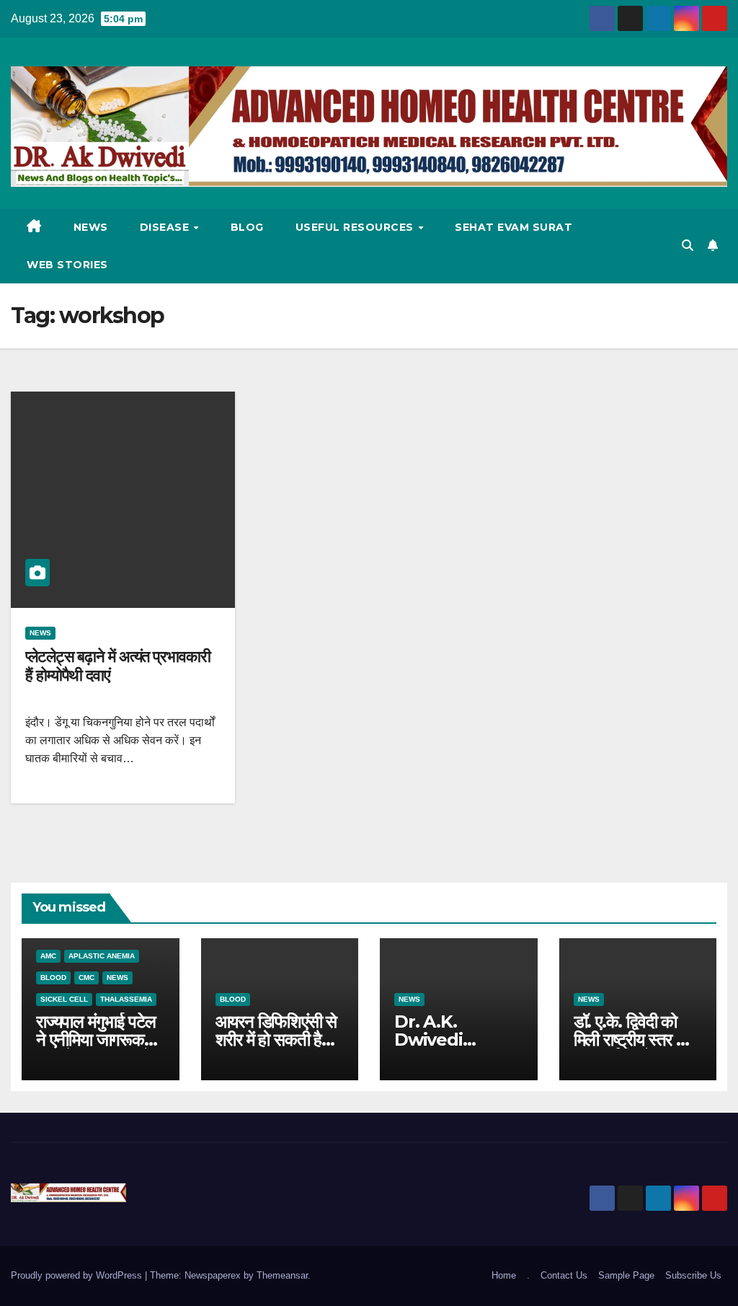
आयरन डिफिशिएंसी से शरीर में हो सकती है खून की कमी (276, 1039)
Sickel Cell (64, 999)
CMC (86, 977)
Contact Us (564, 1275)
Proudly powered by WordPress (78, 1275)
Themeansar (282, 1275)
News (91, 227)
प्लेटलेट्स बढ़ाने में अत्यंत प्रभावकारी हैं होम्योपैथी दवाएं (117, 666)
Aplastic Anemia (101, 956)
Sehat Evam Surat (513, 227)
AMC (48, 956)
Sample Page (626, 1275)
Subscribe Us (693, 1275)
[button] (687, 245)
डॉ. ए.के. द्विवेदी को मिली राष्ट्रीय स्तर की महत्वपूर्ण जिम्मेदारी (633, 1039)
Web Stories (67, 264)
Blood (53, 977)
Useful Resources (356, 227)
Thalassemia (126, 999)
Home (504, 1275)
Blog (247, 227)
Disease (166, 227)
